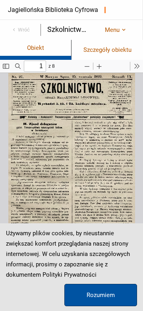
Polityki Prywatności (70, 274)
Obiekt (35, 47)
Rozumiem (101, 295)
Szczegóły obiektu (107, 49)
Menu (112, 29)
